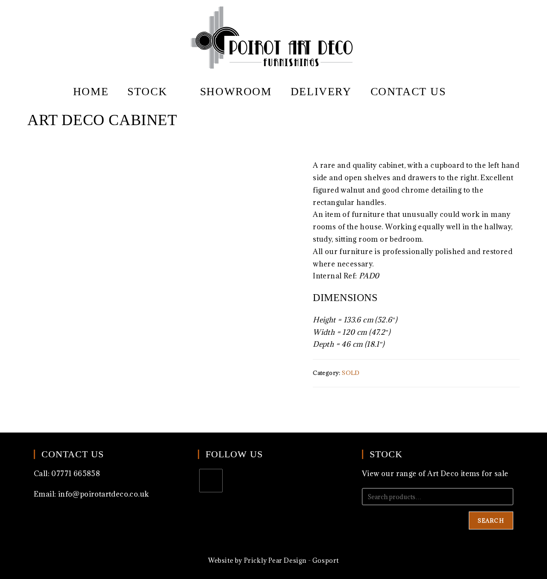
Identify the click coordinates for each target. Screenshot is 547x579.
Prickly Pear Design (275, 560)
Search (491, 520)
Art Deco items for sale (467, 473)
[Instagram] (211, 480)
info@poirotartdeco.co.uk (103, 494)
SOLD (351, 373)
